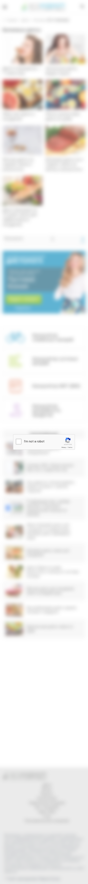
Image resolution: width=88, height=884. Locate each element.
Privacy (63, 447)
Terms (70, 447)
